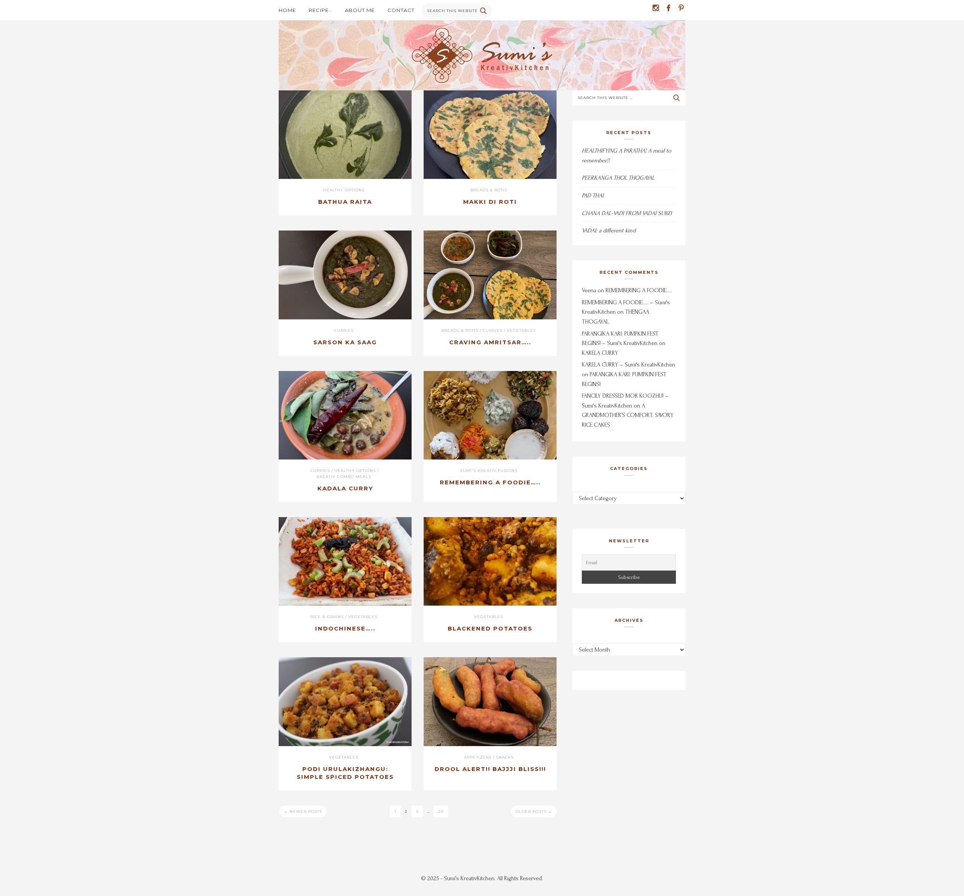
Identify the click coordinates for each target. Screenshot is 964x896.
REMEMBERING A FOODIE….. (490, 482)
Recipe (319, 10)
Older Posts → (534, 811)
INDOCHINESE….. (345, 628)
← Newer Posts (303, 811)
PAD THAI (593, 195)
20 (441, 811)
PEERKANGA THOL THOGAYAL (618, 177)
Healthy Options (344, 190)
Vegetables (521, 330)
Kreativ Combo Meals (344, 476)
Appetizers (477, 757)
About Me (360, 10)
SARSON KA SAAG (345, 342)
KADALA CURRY (345, 488)
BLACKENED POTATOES (490, 628)
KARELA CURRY (600, 353)
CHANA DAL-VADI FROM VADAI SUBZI (627, 213)
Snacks (505, 757)
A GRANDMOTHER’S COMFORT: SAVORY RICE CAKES (628, 415)
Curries (344, 330)
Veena (589, 290)
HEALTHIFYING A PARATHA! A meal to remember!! (626, 155)
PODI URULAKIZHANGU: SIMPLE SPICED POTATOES (345, 772)
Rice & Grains (327, 616)
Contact (401, 10)
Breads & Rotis (488, 190)
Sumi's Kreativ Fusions (488, 470)
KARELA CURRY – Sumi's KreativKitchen (628, 364)
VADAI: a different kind (609, 230)
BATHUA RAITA (345, 201)
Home (287, 10)
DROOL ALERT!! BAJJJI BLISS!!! (490, 768)
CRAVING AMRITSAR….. (490, 342)
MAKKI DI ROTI (490, 201)
